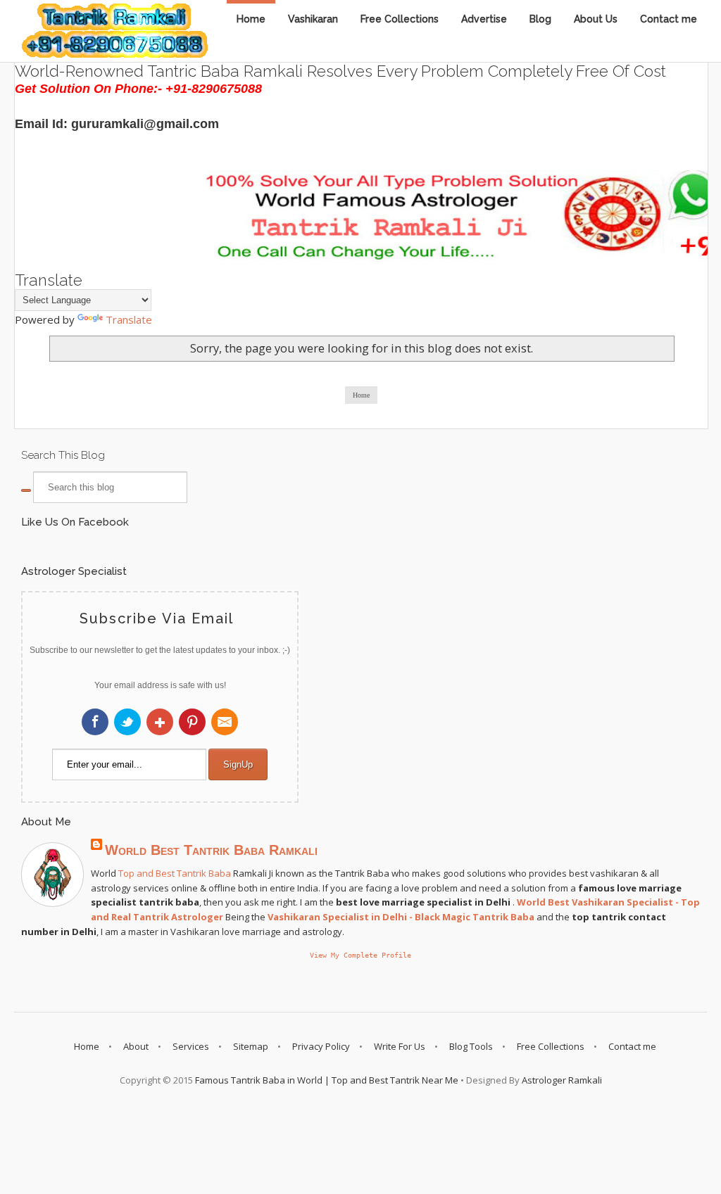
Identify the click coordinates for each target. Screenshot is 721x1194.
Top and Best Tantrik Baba (174, 873)
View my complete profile (360, 955)
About (136, 1046)
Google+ (159, 722)
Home (251, 19)
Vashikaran (313, 19)
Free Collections (399, 19)
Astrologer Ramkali (562, 1080)
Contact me (668, 19)
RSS (224, 722)
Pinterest (192, 722)
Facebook (95, 722)
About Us (595, 19)
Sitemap (250, 1046)
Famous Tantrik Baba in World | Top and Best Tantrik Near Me (326, 1080)
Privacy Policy (321, 1046)
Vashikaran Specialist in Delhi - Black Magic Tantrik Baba (401, 916)
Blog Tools (471, 1046)
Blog (540, 19)
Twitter (127, 722)
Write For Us (399, 1046)
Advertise (484, 19)
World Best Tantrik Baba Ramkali (211, 850)
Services (191, 1046)
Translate (129, 319)
